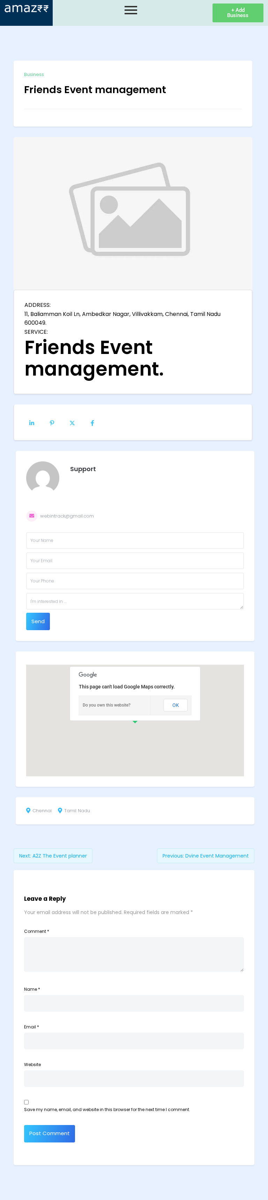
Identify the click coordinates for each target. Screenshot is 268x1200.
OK (175, 705)
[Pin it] (52, 422)
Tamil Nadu (77, 811)
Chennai (42, 811)
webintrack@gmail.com (67, 516)
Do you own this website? (107, 705)
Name (32, 989)
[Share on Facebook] (92, 422)
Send (38, 621)
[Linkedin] (31, 422)
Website (32, 1064)
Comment (36, 931)
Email (31, 1027)
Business (34, 74)
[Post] (72, 422)
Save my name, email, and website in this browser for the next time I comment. (107, 1109)
